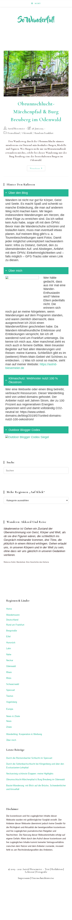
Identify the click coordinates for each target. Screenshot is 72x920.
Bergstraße (11, 630)
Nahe (8, 654)
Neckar (9, 660)
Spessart (10, 690)
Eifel (8, 636)
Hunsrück (10, 642)
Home (9, 609)
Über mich (11, 740)
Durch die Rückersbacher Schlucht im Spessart (29, 758)
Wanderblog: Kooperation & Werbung (24, 734)
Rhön (8, 678)
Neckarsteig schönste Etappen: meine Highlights (29, 773)
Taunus (9, 696)
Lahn (8, 648)
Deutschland (14, 133)
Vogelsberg (11, 702)
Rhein (9, 672)
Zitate (9, 727)
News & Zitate (13, 716)
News (9, 721)
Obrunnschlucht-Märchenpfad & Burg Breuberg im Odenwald (36, 112)
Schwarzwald (12, 684)
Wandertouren (13, 615)
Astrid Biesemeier (16, 128)
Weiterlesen (37, 169)
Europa (9, 709)
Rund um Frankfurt (43, 133)
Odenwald (27, 133)
